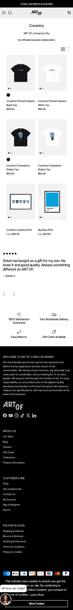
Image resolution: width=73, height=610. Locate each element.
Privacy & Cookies (12, 551)
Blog (5, 441)
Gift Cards (8, 452)
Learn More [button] (37, 594)
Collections (9, 457)
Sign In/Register (11, 504)
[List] (68, 49)
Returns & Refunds (13, 536)
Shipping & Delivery (13, 530)
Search (6, 509)
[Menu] (4, 13)
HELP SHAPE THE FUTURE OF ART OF (36, 5)
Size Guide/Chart (12, 488)
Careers (7, 446)
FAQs (6, 483)
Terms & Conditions (14, 546)
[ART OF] (36, 12)
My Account (9, 499)
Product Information (14, 462)
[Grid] (63, 49)
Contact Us (9, 494)
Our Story (8, 436)
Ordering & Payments (14, 541)
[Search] (12, 13)
